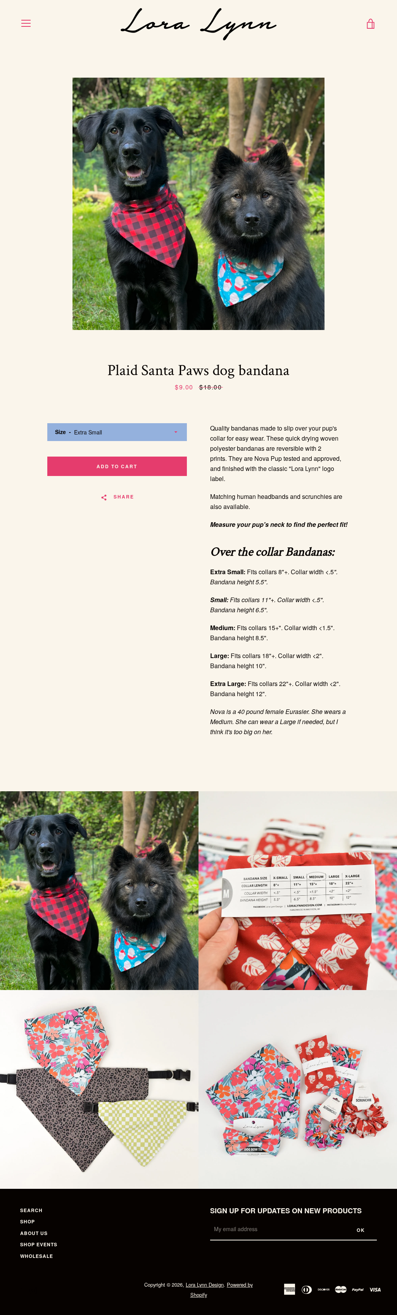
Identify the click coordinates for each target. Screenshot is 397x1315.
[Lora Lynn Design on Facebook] (20, 1289)
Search (31, 1210)
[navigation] (26, 23)
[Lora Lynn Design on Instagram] (33, 1289)
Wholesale (36, 1255)
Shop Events (38, 1244)
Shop (27, 1221)
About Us (34, 1233)
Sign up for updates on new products (286, 1211)
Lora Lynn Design (205, 1284)
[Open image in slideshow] (198, 204)
